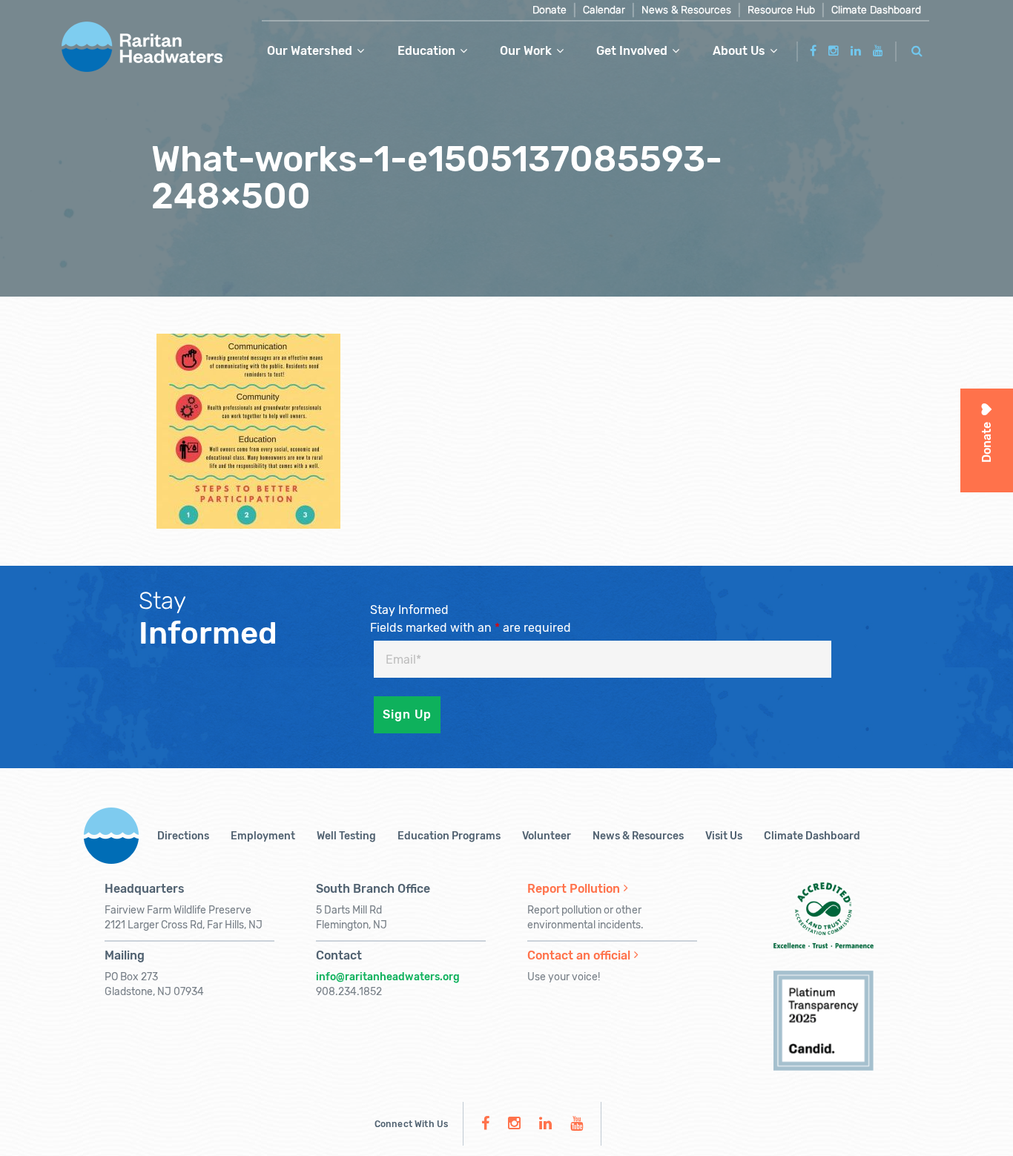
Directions (183, 836)
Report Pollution (573, 889)
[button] (917, 48)
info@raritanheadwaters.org (388, 977)
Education (426, 51)
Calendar (604, 10)
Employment (263, 836)
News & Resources (686, 10)
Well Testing (346, 836)
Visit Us (723, 836)
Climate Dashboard (876, 10)
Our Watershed (309, 51)
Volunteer (546, 836)
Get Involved (631, 51)
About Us (739, 51)
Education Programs (449, 836)
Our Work (526, 51)
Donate (549, 10)
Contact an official (578, 955)
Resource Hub (781, 10)
